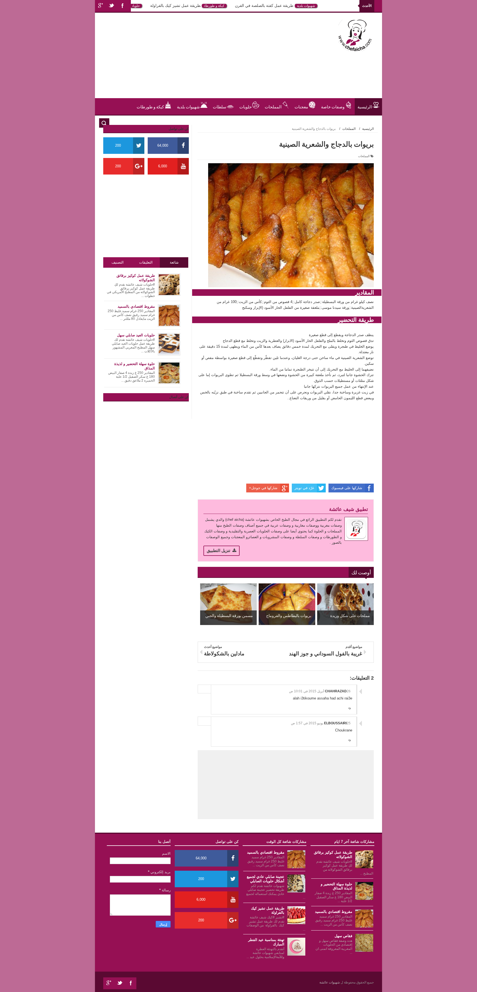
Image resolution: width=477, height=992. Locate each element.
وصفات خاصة (332, 106)
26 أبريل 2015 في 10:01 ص (320, 691)
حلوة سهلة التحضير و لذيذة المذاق (336, 886)
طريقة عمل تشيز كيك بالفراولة (190, 5)
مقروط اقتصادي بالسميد (333, 912)
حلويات (150, 6)
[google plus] (100, 6)
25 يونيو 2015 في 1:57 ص (321, 723)
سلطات (219, 106)
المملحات (273, 106)
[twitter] (111, 6)
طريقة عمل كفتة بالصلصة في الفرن (279, 5)
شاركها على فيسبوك (346, 488)
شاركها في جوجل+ (263, 488)
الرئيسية (364, 106)
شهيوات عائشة (330, 982)
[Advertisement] (200, 59)
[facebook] (122, 6)
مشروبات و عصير (357, 123)
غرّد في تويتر (304, 488)
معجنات (301, 106)
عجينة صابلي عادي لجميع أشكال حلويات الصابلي (265, 879)
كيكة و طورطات (229, 6)
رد (349, 707)
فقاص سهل (343, 936)
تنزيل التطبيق (218, 550)
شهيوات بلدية (321, 6)
